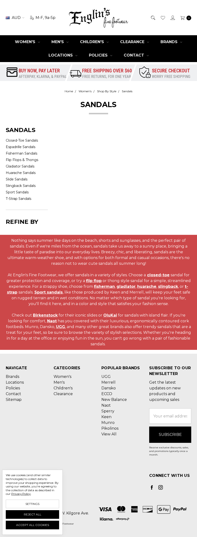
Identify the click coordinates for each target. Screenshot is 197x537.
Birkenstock (45, 315)
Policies (99, 55)
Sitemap (14, 399)
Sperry (107, 411)
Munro (108, 422)
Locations (61, 55)
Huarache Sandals (21, 173)
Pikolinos (109, 428)
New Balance (114, 399)
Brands (169, 42)
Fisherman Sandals (21, 153)
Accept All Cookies (32, 525)
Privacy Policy (21, 494)
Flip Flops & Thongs (22, 160)
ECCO (106, 394)
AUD (16, 17)
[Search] (152, 17)
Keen (106, 417)
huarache (146, 286)
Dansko (108, 388)
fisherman (104, 286)
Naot (52, 321)
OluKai (110, 315)
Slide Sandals (16, 179)
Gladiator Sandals (20, 166)
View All (109, 434)
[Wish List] (162, 17)
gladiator (126, 286)
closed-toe (158, 275)
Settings (32, 504)
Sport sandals (48, 292)
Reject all (32, 514)
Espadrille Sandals (20, 147)
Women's (26, 42)
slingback (168, 286)
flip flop (94, 280)
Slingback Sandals (21, 186)
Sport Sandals (17, 192)
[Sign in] (172, 17)
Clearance (133, 42)
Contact (134, 55)
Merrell (108, 382)
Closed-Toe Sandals (22, 140)
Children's (92, 42)
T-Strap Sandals (18, 198)
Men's (58, 42)
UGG (60, 326)
